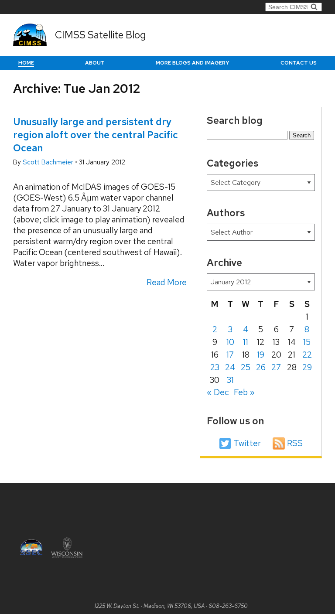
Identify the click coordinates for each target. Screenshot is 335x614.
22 (307, 354)
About (95, 62)
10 (230, 342)
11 (245, 342)
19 (260, 354)
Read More (167, 282)
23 (214, 367)
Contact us (298, 62)
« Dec (218, 392)
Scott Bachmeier (49, 162)
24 (230, 367)
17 (230, 354)
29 (307, 367)
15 (307, 342)
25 (245, 367)
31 (230, 380)
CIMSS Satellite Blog (100, 34)
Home (26, 62)
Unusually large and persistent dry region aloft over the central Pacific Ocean (95, 134)
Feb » (244, 392)
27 (276, 367)
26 (261, 367)
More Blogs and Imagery (192, 62)
